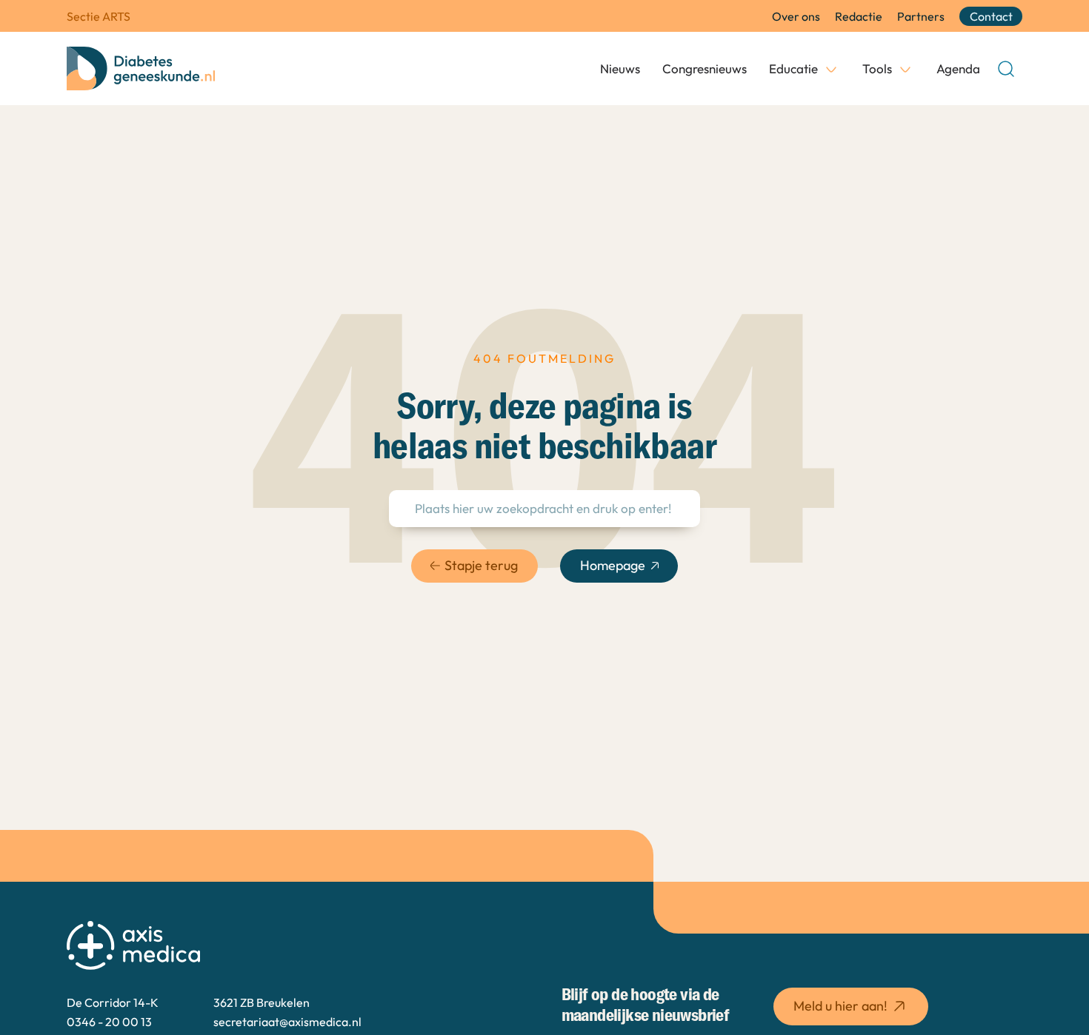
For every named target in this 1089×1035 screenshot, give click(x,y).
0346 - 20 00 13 (109, 1021)
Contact (991, 16)
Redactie (858, 16)
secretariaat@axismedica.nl (287, 1021)
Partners (921, 16)
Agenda (958, 68)
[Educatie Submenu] (831, 69)
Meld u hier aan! (840, 1005)
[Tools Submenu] (905, 69)
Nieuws (620, 68)
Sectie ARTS (98, 16)
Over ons (796, 16)
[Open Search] (1006, 69)
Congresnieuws (704, 68)
